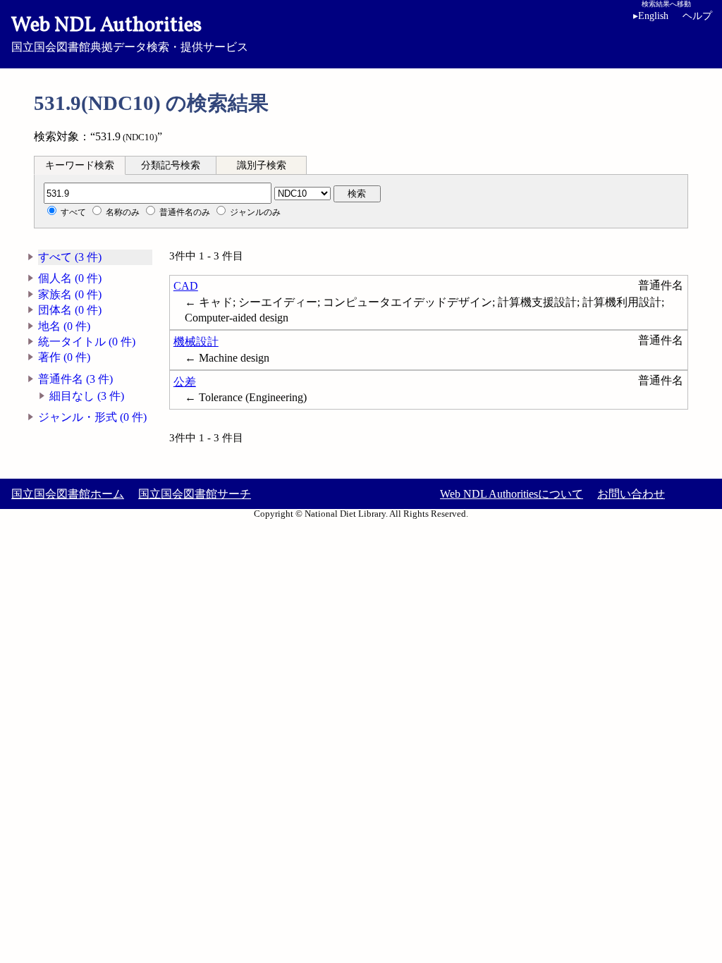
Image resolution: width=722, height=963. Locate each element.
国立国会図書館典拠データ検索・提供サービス (129, 32)
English (650, 16)
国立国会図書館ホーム (67, 494)
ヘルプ (697, 16)
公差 (184, 382)
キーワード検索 (79, 165)
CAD (185, 286)
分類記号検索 (170, 165)
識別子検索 (261, 165)
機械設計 (196, 342)
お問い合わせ (631, 494)
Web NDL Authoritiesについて (511, 494)
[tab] (80, 165)
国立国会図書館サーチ (194, 494)
